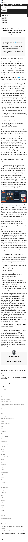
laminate (4, 17)
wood (3, 15)
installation (4, 20)
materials (4, 22)
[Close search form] (1, 1)
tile (3, 12)
